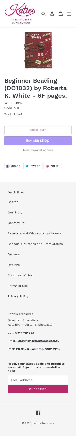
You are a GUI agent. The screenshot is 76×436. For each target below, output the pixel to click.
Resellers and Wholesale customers (35, 233)
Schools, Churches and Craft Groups (35, 244)
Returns (14, 265)
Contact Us (16, 223)
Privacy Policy (18, 296)
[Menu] (69, 13)
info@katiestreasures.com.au (38, 341)
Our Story (15, 212)
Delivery (14, 254)
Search (13, 202)
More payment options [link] (38, 149)
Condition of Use (20, 275)
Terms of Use (18, 286)
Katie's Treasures (43, 423)
